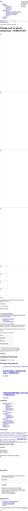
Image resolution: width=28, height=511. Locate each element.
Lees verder (5, 375)
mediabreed (24, 507)
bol (8, 433)
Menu (1, 1)
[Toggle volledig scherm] (2, 509)
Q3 (3, 439)
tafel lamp (8, 415)
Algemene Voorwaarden (11, 14)
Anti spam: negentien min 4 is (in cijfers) (9, 350)
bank (7, 404)
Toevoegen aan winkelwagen (6, 313)
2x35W (16, 432)
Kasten (4, 419)
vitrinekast (14, 315)
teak (18, 315)
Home (4, 4)
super (8, 440)
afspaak (17, 455)
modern (8, 316)
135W (19, 432)
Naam (2, 335)
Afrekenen (8, 7)
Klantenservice (6, 10)
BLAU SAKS (5, 433)
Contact (4, 18)
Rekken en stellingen (7, 422)
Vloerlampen (9, 416)
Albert (26, 432)
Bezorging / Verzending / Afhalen (13, 11)
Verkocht (7, 315)
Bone (10, 433)
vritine (23, 315)
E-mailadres (3, 338)
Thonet (10, 440)
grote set (18, 435)
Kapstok (5, 424)
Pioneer (1, 439)
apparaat (1, 433)
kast (21, 315)
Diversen (5, 425)
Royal (7, 439)
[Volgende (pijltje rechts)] (2, 510)
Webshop (5, 5)
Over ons (5, 17)
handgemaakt (23, 435)
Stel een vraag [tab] (6, 320)
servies (20, 439)
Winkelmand (8, 6)
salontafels (8, 412)
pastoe (24, 436)
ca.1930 (16, 433)
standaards (5, 440)
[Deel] (3, 509)
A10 (24, 432)
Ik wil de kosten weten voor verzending (10, 349)
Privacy (7, 15)
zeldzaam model (14, 440)
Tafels (4, 411)
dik (7, 435)
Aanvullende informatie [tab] (8, 321)
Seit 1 (16, 439)
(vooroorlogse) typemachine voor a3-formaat (7, 432)
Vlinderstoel (8, 406)
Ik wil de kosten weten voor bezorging (10, 348)
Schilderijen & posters (8, 421)
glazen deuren (3, 316)
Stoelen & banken (7, 403)
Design (7, 407)
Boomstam (13, 433)
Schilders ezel (12, 439)
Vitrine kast (8, 420)
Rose (5, 439)
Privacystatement (11, 493)
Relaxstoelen (9, 409)
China (19, 433)
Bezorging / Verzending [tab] (8, 318)
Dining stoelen (9, 408)
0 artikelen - (4, 22)
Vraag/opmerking (4, 343)
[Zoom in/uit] (0, 509)
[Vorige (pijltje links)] (0, 510)
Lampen (5, 413)
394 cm (21, 432)
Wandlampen (9, 417)
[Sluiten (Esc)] (4, 509)
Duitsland (9, 435)
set (24, 439)
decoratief (5, 435)
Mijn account (9, 9)
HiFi (26, 435)
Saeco (9, 439)
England (13, 435)
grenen (16, 435)
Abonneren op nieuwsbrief (12, 13)
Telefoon (2, 340)
